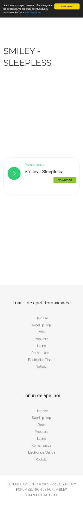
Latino (41, 346)
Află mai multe (32, 12)
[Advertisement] (41, 110)
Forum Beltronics (31, 489)
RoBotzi (41, 366)
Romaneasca (41, 353)
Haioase (42, 318)
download (65, 180)
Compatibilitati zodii (41, 495)
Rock (41, 332)
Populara (41, 339)
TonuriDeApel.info (22, 484)
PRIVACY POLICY (64, 484)
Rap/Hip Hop (41, 325)
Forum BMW (57, 489)
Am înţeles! (67, 6)
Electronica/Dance (41, 360)
